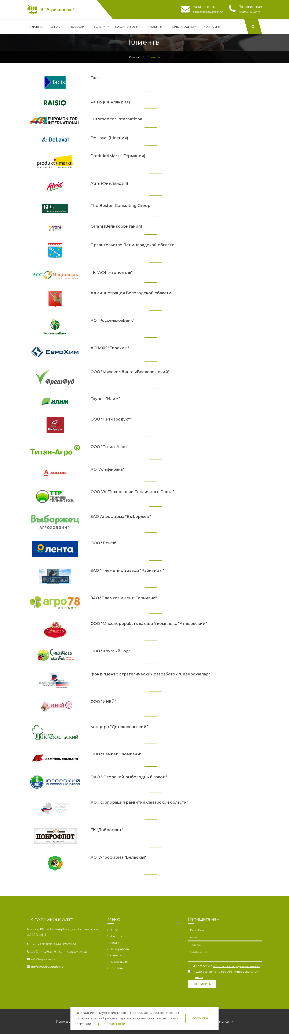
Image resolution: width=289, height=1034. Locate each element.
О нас (56, 26)
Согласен (200, 1018)
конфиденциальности (108, 1024)
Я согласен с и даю (226, 971)
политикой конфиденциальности (236, 966)
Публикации (183, 26)
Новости (77, 26)
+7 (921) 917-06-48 (75, 951)
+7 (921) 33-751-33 (50, 951)
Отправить (202, 984)
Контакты (211, 26)
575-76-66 (69, 944)
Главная (37, 26)
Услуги (100, 26)
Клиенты (155, 26)
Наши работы (127, 26)
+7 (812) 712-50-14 (49, 944)
